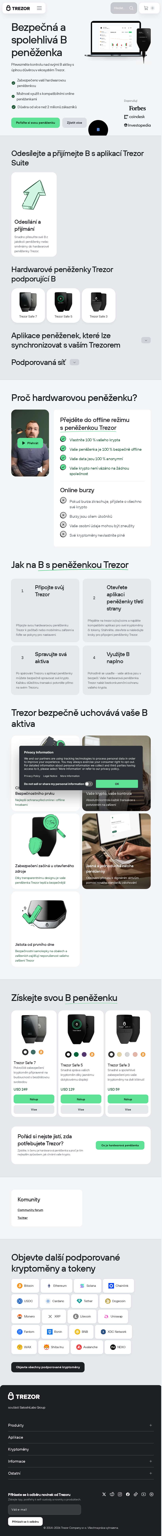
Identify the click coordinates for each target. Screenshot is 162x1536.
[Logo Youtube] (143, 1494)
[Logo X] (104, 1494)
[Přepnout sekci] (146, 340)
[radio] (25, 1052)
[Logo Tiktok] (135, 1494)
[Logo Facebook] (127, 1494)
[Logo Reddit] (112, 1494)
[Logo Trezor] (18, 8)
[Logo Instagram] (120, 1494)
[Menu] (39, 8)
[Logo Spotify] (151, 1494)
